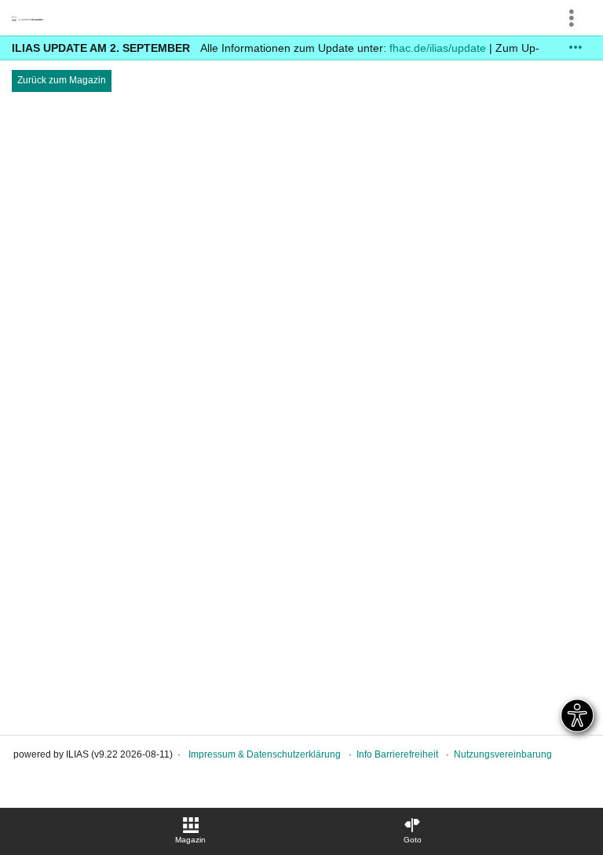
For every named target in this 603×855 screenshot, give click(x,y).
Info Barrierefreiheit (397, 754)
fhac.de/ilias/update (437, 48)
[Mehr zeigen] (575, 47)
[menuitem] (190, 831)
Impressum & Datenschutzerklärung (264, 754)
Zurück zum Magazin (61, 80)
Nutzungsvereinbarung (503, 754)
